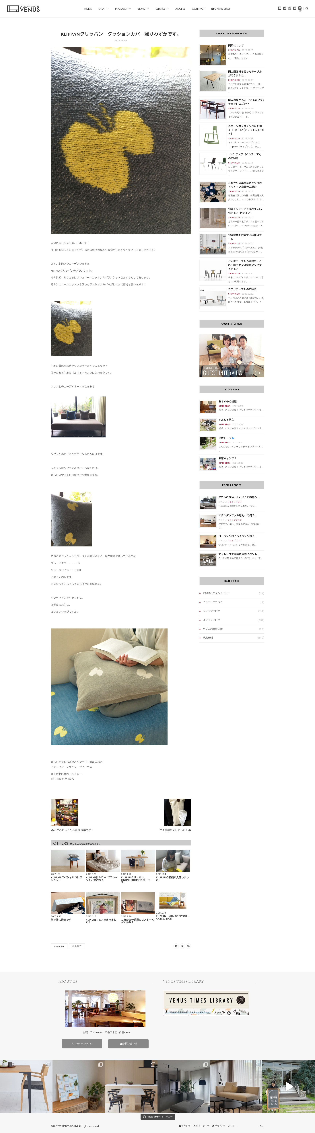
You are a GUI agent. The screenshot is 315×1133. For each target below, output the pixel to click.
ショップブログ (235, 501)
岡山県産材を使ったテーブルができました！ (245, 73)
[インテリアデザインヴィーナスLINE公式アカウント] (279, 9)
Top (262, 1126)
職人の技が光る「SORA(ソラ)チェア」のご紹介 (246, 102)
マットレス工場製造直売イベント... (238, 554)
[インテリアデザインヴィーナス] (23, 8)
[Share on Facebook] (176, 946)
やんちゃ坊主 (226, 420)
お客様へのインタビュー (216, 593)
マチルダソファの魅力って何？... (237, 515)
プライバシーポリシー (226, 1126)
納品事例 (208, 638)
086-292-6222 (83, 1043)
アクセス (185, 1126)
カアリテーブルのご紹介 (242, 289)
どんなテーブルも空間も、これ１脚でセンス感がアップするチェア (245, 265)
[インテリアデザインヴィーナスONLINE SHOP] (300, 9)
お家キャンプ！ (228, 458)
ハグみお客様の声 (213, 629)
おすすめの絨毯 (228, 401)
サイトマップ (202, 1126)
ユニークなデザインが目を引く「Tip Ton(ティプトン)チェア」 (246, 130)
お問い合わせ (130, 1043)
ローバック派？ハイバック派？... (237, 536)
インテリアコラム (213, 602)
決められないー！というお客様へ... (238, 497)
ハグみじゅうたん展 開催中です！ (74, 830)
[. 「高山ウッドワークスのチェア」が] (131, 1086)
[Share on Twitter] (182, 946)
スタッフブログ (211, 620)
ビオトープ (225, 438)
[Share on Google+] (188, 946)
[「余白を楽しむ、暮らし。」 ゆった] (184, 1086)
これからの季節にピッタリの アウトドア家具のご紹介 (245, 185)
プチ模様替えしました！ (174, 830)
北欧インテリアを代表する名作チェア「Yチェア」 (245, 211)
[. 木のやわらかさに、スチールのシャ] (26, 1086)
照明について (236, 45)
